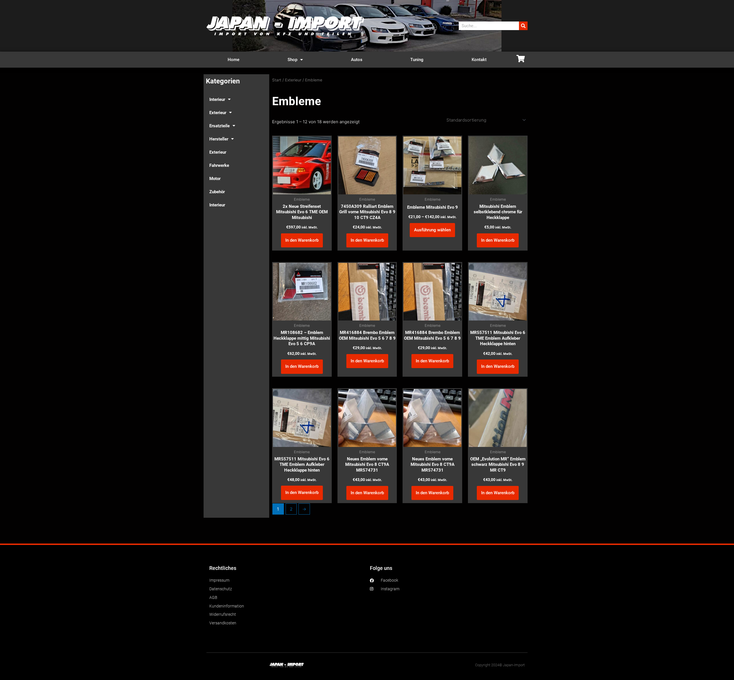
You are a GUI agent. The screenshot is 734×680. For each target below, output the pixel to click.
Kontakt (479, 59)
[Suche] (523, 26)
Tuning (416, 59)
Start (276, 80)
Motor (214, 178)
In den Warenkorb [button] (302, 240)
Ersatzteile (219, 125)
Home (233, 59)
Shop (292, 59)
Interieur (217, 99)
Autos (356, 59)
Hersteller (218, 139)
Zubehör (217, 191)
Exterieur (217, 112)
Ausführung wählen (432, 229)
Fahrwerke (219, 165)
